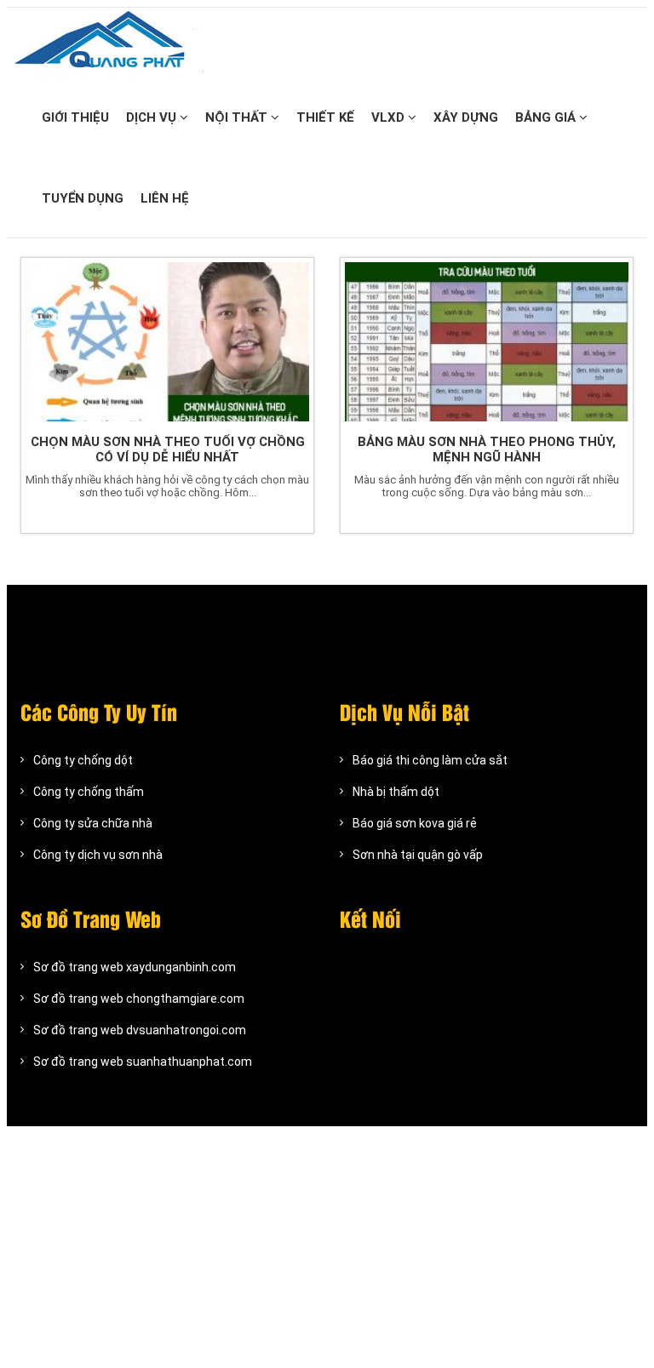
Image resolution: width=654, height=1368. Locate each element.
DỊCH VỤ (153, 117)
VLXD (389, 117)
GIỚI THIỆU (75, 117)
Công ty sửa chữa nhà (92, 823)
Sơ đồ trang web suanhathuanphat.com (142, 1061)
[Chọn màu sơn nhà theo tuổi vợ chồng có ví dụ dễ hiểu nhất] (167, 341)
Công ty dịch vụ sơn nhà (98, 854)
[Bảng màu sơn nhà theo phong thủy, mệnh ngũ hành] (486, 341)
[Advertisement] (327, 1245)
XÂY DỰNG (465, 117)
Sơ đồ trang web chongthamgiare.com (138, 998)
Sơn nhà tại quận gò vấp (418, 854)
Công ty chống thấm (88, 791)
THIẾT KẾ (325, 117)
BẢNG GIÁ (547, 117)
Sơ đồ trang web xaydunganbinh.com (134, 967)
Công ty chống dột (83, 760)
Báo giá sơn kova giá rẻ (415, 823)
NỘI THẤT (238, 117)
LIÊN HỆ (165, 198)
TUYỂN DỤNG (82, 198)
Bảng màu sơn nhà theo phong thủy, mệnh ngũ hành (487, 449)
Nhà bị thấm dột (396, 791)
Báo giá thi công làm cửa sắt (430, 760)
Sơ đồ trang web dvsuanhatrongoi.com (139, 1030)
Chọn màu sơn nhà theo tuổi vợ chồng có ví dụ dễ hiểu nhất (168, 449)
